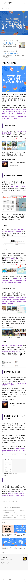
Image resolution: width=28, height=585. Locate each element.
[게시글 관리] (8, 502)
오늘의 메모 (7, 3)
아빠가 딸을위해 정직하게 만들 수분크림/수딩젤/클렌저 (13, 56)
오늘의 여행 (6, 507)
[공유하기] (6, 502)
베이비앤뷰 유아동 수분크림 (11, 53)
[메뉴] (25, 3)
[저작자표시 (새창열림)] (16, 501)
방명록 (7, 8)
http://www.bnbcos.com (9, 51)
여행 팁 (11, 507)
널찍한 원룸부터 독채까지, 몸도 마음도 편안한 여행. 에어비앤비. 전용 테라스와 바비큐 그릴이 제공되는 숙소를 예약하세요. (9, 45)
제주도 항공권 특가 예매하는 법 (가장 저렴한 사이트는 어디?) (11, 512)
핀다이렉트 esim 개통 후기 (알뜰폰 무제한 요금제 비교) (10, 511)
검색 (22, 3)
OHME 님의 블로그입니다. (7, 559)
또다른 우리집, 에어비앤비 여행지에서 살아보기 (9, 43)
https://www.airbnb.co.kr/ (9, 40)
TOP (25, 580)
